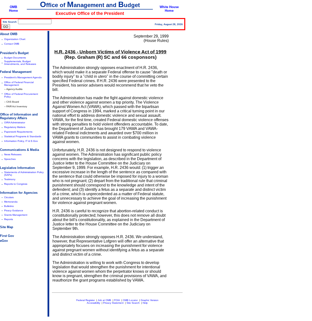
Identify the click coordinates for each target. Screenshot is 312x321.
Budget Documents (15, 57)
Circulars (9, 197)
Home (13, 10)
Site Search (133, 303)
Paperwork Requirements (18, 131)
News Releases (12, 154)
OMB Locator (130, 300)
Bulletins (9, 206)
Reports (8, 219)
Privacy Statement (113, 303)
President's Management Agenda (23, 77)
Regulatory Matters (14, 127)
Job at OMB (104, 300)
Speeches (10, 159)
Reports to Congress (15, 184)
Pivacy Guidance (13, 210)
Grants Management (15, 215)
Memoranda (11, 201)
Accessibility (93, 303)
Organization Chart (14, 39)
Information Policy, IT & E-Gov (21, 141)
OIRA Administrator (14, 122)
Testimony (9, 179)
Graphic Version (149, 300)
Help (145, 303)
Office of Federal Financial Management (19, 83)
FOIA (117, 300)
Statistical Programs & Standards (22, 136)
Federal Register (85, 300)
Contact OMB (11, 43)
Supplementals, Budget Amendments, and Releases (20, 62)
